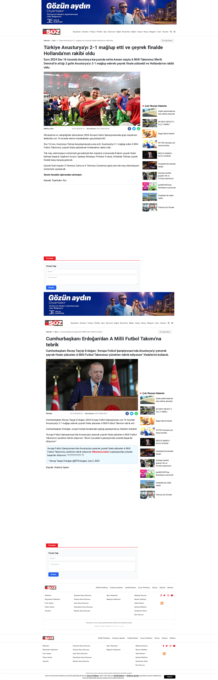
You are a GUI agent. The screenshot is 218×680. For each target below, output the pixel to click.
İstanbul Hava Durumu (82, 595)
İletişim (162, 587)
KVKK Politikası (102, 587)
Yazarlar (165, 32)
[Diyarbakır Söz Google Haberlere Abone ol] (167, 41)
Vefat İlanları (139, 603)
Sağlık (118, 32)
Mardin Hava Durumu (82, 611)
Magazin (153, 32)
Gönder (51, 287)
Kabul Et (169, 677)
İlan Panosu (139, 615)
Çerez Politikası (144, 587)
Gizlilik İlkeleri (130, 587)
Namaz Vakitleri (140, 599)
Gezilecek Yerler (140, 611)
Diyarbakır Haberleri (52, 599)
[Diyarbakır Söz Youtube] (172, 595)
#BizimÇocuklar (100, 451)
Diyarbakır (77, 32)
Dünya (146, 32)
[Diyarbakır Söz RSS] (162, 603)
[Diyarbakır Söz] (51, 32)
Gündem (85, 32)
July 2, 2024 (93, 461)
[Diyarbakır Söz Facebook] (161, 595)
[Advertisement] (92, 202)
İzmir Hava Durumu (81, 603)
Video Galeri (49, 607)
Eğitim (133, 32)
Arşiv (159, 32)
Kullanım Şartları (116, 587)
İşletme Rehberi (140, 607)
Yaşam (139, 32)
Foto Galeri (49, 603)
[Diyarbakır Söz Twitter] (164, 595)
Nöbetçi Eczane (140, 595)
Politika (99, 32)
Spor (105, 32)
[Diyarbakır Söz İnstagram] (168, 595)
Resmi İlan (126, 32)
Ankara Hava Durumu (82, 599)
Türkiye (92, 32)
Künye (154, 587)
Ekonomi (111, 32)
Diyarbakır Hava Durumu (83, 607)
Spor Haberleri (112, 595)
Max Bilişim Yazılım (117, 626)
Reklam (170, 587)
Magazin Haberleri (113, 599)
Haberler (47, 40)
